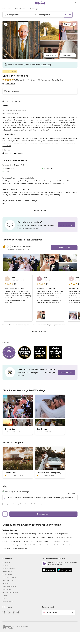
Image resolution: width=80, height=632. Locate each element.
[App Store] (49, 572)
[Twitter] (9, 612)
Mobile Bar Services (45, 534)
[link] (18, 415)
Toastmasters (67, 545)
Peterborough (33, 9)
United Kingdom (52, 612)
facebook (8, 153)
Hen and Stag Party (53, 545)
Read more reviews (39, 332)
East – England (7, 9)
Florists (4, 541)
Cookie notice (7, 574)
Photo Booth (56, 541)
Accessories (6, 545)
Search (68, 15)
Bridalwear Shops (8, 537)
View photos (67, 55)
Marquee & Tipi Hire (42, 541)
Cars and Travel (27, 541)
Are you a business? (9, 586)
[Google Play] (64, 572)
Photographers (15, 541)
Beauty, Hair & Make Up (10, 534)
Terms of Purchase (8, 568)
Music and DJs (33, 537)
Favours (51, 537)
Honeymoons (17, 545)
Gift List (4, 598)
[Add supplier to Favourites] (74, 24)
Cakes (43, 537)
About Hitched (7, 589)
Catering (69, 537)
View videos (51, 55)
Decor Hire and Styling (28, 534)
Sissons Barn (10, 473)
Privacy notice (7, 571)
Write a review (64, 248)
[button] (40, 224)
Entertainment (21, 537)
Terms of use (6, 565)
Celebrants (6, 549)
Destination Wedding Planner (34, 545)
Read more (6, 146)
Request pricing (43, 514)
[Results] (6, 24)
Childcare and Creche (20, 549)
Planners (66, 541)
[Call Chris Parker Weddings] (5, 513)
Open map (71, 494)
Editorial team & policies (10, 592)
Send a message (66, 225)
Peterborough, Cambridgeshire (52, 80)
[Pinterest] (13, 612)
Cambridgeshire (20, 9)
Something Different (61, 534)
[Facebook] (4, 612)
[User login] (76, 3)
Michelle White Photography (49, 473)
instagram (19, 153)
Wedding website (8, 601)
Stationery (59, 537)
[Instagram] (18, 612)
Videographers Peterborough (34, 504)
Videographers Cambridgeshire (13, 504)
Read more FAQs (40, 211)
